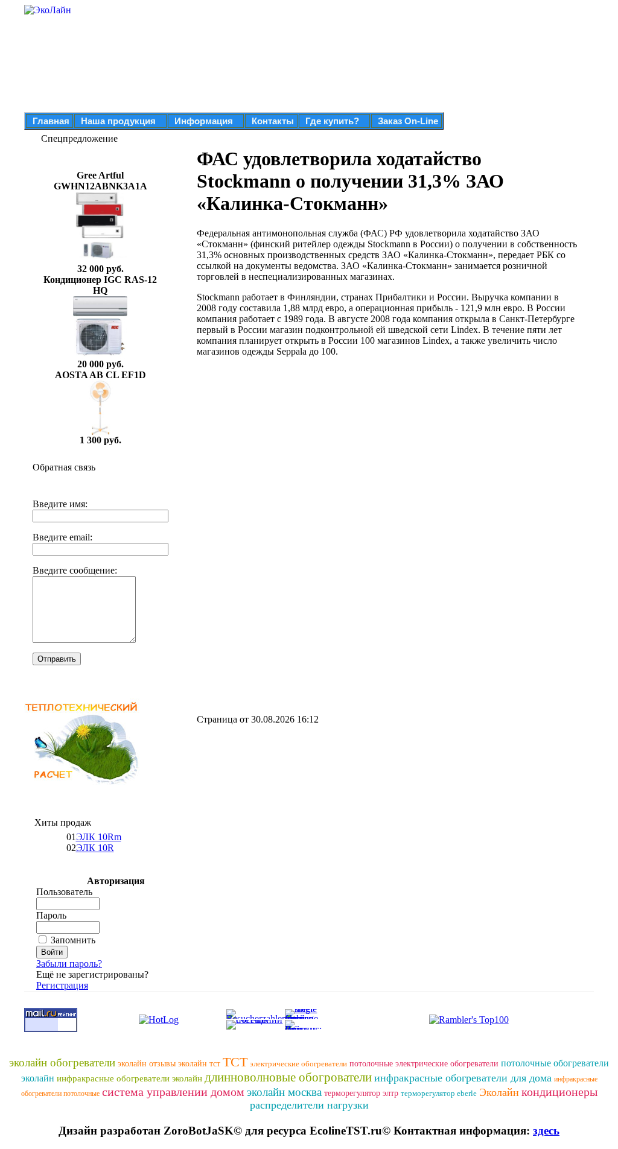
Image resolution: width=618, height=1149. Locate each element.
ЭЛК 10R (95, 848)
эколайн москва (284, 1092)
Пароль (51, 915)
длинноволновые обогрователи (288, 1077)
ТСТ (235, 1061)
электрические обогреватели (298, 1063)
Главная (51, 121)
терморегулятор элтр (361, 1093)
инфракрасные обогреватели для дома (463, 1078)
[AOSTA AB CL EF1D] (100, 431)
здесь (546, 1130)
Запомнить (73, 940)
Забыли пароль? (69, 963)
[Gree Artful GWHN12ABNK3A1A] (100, 260)
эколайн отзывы (147, 1063)
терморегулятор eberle (439, 1093)
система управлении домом (173, 1091)
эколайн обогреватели (62, 1062)
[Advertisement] (298, 451)
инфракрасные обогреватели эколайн (129, 1078)
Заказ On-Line (408, 121)
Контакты (273, 121)
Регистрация (62, 985)
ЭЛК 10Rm (98, 837)
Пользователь (64, 892)
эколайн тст (199, 1063)
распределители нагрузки (309, 1105)
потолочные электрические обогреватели (424, 1063)
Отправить (56, 658)
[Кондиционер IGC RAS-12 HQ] (100, 355)
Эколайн (499, 1092)
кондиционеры (559, 1091)
